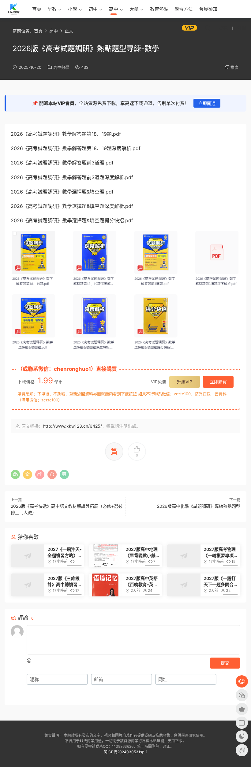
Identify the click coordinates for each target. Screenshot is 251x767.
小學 (72, 9)
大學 (134, 9)
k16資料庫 (14, 9)
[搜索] (207, 27)
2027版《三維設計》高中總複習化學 (64, 582)
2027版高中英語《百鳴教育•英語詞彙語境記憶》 (142, 582)
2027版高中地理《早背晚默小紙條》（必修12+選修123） (142, 553)
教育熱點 (159, 9)
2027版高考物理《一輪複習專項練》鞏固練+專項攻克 (220, 553)
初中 (93, 9)
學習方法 (183, 9)
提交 (225, 663)
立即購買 (218, 381)
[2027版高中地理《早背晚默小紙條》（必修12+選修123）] (105, 555)
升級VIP (184, 381)
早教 (52, 9)
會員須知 (208, 9)
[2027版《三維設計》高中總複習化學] (27, 584)
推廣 (234, 67)
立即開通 (206, 103)
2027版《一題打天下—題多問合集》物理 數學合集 (220, 582)
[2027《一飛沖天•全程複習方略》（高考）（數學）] (27, 555)
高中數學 (61, 67)
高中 (113, 9)
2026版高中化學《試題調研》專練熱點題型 (198, 506)
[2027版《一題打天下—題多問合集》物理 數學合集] (183, 584)
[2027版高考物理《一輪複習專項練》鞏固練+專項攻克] (183, 555)
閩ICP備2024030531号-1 (126, 752)
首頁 (36, 9)
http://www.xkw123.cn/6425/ (72, 426)
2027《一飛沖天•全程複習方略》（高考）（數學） (64, 553)
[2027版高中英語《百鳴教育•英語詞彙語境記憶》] (105, 584)
